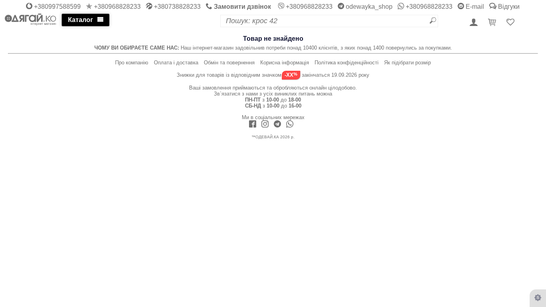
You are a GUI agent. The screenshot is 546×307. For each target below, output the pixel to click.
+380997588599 (56, 6)
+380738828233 (176, 6)
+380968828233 (116, 6)
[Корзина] (493, 22)
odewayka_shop (368, 6)
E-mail (474, 6)
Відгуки (508, 6)
